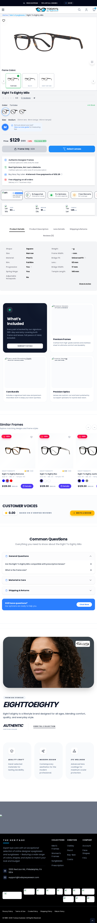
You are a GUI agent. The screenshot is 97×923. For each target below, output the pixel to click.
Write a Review (83, 513)
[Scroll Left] (4, 81)
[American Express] (68, 899)
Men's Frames (55, 847)
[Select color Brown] (7, 480)
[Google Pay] (40, 892)
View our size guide (21, 127)
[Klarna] (76, 892)
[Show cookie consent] (92, 920)
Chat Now (84, 604)
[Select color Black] (41, 480)
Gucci (70, 850)
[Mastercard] (88, 892)
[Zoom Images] (92, 62)
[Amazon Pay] (50, 892)
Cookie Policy (33, 911)
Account (86, 845)
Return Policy (59, 911)
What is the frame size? (48, 570)
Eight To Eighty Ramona (13, 474)
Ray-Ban (71, 854)
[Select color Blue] (3, 480)
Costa (70, 859)
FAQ (84, 857)
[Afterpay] (80, 899)
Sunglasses (57, 860)
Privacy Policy (8, 911)
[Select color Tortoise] (45, 480)
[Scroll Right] (93, 81)
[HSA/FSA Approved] (29, 892)
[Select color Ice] (49, 480)
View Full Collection (44, 726)
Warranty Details (25, 346)
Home (5, 15)
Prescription (58, 865)
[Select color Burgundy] (11, 480)
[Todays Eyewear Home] (47, 9)
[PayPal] (90, 899)
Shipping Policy (46, 911)
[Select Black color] (14, 111)
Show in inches (85, 284)
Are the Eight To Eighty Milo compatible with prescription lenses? (48, 564)
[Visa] (60, 892)
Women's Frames (56, 855)
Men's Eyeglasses (17, 15)
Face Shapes (86, 852)
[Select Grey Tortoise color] (22, 111)
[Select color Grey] (86, 480)
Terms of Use (20, 911)
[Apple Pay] (67, 892)
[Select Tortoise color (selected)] (5, 112)
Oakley (70, 845)
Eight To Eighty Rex (48, 474)
